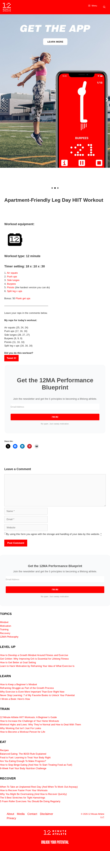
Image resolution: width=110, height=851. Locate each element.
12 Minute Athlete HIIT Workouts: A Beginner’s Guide (28, 717)
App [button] (55, 188)
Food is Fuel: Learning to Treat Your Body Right (25, 757)
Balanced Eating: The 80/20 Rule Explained (23, 753)
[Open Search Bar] (104, 7)
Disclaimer (46, 813)
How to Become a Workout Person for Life (22, 732)
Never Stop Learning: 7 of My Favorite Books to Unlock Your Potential (37, 695)
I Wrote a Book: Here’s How (15, 699)
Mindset (4, 622)
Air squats (12, 273)
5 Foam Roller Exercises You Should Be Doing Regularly (30, 801)
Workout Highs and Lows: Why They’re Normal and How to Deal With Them (40, 724)
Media (21, 813)
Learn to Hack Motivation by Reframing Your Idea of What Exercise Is (37, 666)
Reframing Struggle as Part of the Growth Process (27, 688)
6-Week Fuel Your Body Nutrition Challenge (23, 768)
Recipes (4, 750)
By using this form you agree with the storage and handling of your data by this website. (54, 534)
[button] (3, 99)
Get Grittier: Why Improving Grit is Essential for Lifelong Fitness (34, 658)
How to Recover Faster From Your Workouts (24, 790)
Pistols (10, 287)
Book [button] (58, 188)
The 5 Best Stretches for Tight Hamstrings (22, 797)
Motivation (5, 626)
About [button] (52, 188)
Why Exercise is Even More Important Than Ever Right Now (32, 691)
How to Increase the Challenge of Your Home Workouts (29, 721)
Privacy (11, 818)
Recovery (5, 633)
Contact (32, 813)
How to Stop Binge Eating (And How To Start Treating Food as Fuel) (36, 764)
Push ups (12, 276)
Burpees (11, 284)
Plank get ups (23, 298)
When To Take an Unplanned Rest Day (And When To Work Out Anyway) (39, 786)
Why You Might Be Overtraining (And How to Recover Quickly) (33, 794)
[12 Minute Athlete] (6, 7)
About (10, 813)
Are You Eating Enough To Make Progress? (23, 761)
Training (4, 629)
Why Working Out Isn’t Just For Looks (20, 728)
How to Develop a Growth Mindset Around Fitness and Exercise (34, 655)
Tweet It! (11, 358)
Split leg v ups (14, 291)
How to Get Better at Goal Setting (18, 662)
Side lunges (13, 280)
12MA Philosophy (9, 636)
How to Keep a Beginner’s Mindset (18, 684)
